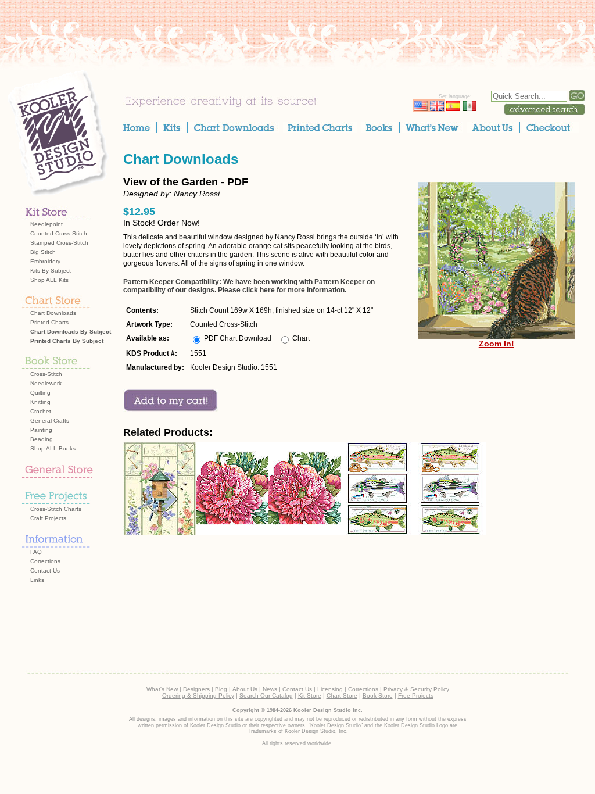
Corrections (45, 561)
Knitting (40, 402)
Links (37, 580)
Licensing (330, 689)
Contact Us (45, 570)
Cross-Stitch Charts (55, 509)
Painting (41, 430)
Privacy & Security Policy (416, 689)
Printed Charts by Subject (66, 341)
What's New (162, 689)
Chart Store (342, 695)
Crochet (40, 411)
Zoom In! (496, 343)
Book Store (378, 695)
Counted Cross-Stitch (58, 233)
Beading (41, 439)
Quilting (40, 392)
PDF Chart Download (237, 338)
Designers (196, 689)
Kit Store (309, 695)
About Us (244, 689)
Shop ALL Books (53, 448)
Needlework (46, 383)
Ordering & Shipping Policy (198, 695)
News (270, 689)
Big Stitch (43, 252)
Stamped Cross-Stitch (59, 242)
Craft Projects (48, 518)
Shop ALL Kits (49, 280)
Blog (221, 689)
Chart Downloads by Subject (70, 331)
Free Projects (415, 695)
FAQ (36, 552)
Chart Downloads (53, 313)
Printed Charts (49, 322)
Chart (301, 338)
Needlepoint (46, 224)
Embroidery (45, 261)
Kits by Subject (50, 270)
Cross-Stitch (46, 374)
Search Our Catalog (266, 695)
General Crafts (49, 420)
